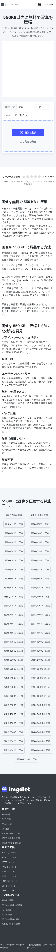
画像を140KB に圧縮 (40, 614)
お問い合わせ (35, 944)
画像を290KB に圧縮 (13, 705)
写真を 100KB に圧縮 (11, 843)
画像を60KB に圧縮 (14, 560)
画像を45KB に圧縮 (40, 542)
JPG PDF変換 (8, 900)
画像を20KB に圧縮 (14, 533)
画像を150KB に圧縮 (13, 623)
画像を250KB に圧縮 (40, 678)
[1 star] (24, 176)
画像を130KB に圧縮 (13, 614)
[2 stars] (28, 176)
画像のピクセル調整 (11, 924)
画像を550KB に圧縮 (13, 723)
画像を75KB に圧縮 (40, 569)
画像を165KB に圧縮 (40, 632)
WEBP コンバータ (10, 862)
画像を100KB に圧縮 (13, 587)
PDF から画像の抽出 (11, 919)
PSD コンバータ (9, 890)
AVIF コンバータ (9, 871)
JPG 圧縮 (6, 814)
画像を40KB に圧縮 (14, 542)
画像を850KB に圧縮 (13, 750)
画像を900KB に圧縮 (40, 750)
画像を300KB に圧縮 (40, 705)
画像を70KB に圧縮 (14, 569)
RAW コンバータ (9, 867)
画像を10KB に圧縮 (39, 515)
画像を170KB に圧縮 (13, 642)
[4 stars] (35, 176)
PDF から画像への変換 (12, 905)
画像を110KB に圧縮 (13, 596)
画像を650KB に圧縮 (13, 732)
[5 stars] (39, 176)
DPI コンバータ (9, 886)
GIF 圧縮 (5, 828)
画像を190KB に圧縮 (40, 651)
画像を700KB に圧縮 (40, 732)
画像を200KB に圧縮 (13, 660)
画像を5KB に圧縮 (14, 515)
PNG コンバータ (9, 857)
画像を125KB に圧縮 (40, 605)
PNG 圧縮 (6, 819)
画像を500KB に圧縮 (40, 714)
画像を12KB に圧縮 (14, 524)
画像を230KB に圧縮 (40, 669)
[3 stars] (32, 176)
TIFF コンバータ (9, 876)
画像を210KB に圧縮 (40, 660)
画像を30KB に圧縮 (40, 533)
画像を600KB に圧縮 (40, 723)
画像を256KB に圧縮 (13, 687)
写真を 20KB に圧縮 (11, 833)
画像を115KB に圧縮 (40, 596)
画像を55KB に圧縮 (40, 551)
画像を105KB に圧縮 (40, 587)
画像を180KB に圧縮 (40, 642)
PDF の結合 (7, 914)
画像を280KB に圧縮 (40, 696)
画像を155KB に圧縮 (40, 623)
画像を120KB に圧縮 (13, 605)
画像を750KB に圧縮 (13, 741)
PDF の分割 (7, 910)
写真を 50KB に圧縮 (11, 838)
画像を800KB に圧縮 (40, 741)
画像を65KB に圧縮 (40, 560)
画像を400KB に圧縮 (13, 714)
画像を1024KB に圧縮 (27, 759)
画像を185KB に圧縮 (13, 651)
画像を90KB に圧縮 (40, 578)
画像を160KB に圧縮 (13, 632)
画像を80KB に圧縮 (14, 578)
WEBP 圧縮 (7, 824)
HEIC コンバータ (9, 881)
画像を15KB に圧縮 (40, 524)
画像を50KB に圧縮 (14, 551)
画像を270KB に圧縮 (13, 696)
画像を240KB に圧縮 (13, 678)
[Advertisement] (28, 69)
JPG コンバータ (9, 852)
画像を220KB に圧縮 (13, 669)
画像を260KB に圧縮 (40, 687)
